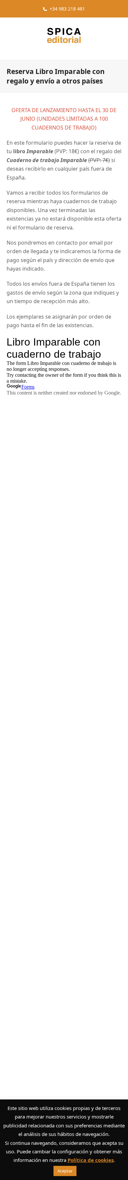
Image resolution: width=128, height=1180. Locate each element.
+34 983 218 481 (67, 9)
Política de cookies (91, 1160)
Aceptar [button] (65, 1171)
